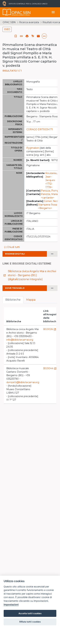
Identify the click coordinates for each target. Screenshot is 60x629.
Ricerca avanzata (29, 22)
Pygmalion (32, 147)
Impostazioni (11, 604)
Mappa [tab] (30, 299)
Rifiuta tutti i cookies (30, 621)
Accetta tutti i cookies (30, 613)
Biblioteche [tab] (12, 299)
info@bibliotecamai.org (19, 339)
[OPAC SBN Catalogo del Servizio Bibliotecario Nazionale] (7, 12)
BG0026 (49, 329)
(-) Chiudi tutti (12, 247)
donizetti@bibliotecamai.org (22, 382)
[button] (21, 36)
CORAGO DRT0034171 (39, 129)
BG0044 (49, 368)
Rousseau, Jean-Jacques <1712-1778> (51, 180)
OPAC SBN (9, 22)
